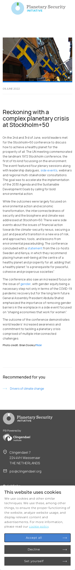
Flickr (39, 345)
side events (49, 170)
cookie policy (39, 526)
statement (35, 248)
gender (25, 284)
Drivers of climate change (27, 389)
